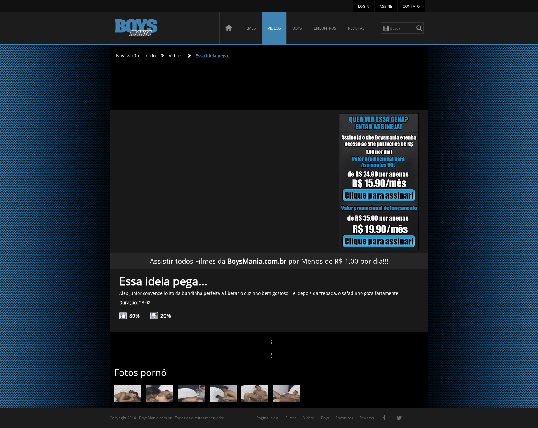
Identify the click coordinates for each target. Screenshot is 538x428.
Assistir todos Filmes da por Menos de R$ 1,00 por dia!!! (269, 261)
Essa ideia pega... (214, 56)
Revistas (356, 28)
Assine (386, 6)
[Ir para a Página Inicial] (228, 28)
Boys (297, 28)
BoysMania (163, 29)
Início (150, 56)
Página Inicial (268, 418)
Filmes (249, 28)
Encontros (325, 28)
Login (363, 6)
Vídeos (274, 28)
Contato (411, 6)
